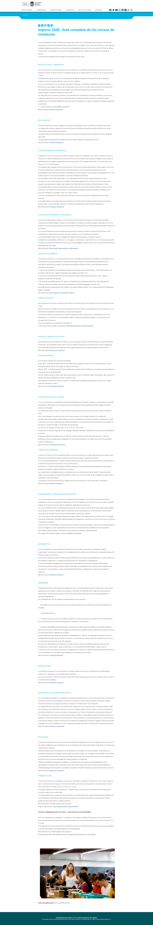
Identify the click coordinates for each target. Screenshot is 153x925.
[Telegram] (125, 10)
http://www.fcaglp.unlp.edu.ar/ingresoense (63, 248)
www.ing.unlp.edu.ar (56, 655)
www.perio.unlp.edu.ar (57, 726)
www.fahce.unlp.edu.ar (74, 533)
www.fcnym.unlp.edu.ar (57, 445)
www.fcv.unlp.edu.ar (56, 483)
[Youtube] (116, 10)
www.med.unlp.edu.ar (57, 386)
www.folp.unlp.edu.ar (57, 683)
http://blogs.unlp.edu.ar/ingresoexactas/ (80, 326)
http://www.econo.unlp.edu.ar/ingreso (62, 293)
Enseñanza (25, 15)
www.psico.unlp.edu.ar (57, 771)
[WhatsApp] (128, 10)
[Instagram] (119, 10)
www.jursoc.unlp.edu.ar (57, 350)
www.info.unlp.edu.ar (57, 575)
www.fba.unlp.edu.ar (56, 142)
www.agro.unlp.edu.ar (57, 207)
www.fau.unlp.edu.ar (56, 110)
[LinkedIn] (122, 10)
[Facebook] (110, 10)
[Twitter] (113, 10)
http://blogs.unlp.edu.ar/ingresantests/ (65, 806)
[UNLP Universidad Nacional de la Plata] (31, 4)
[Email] (45, 25)
